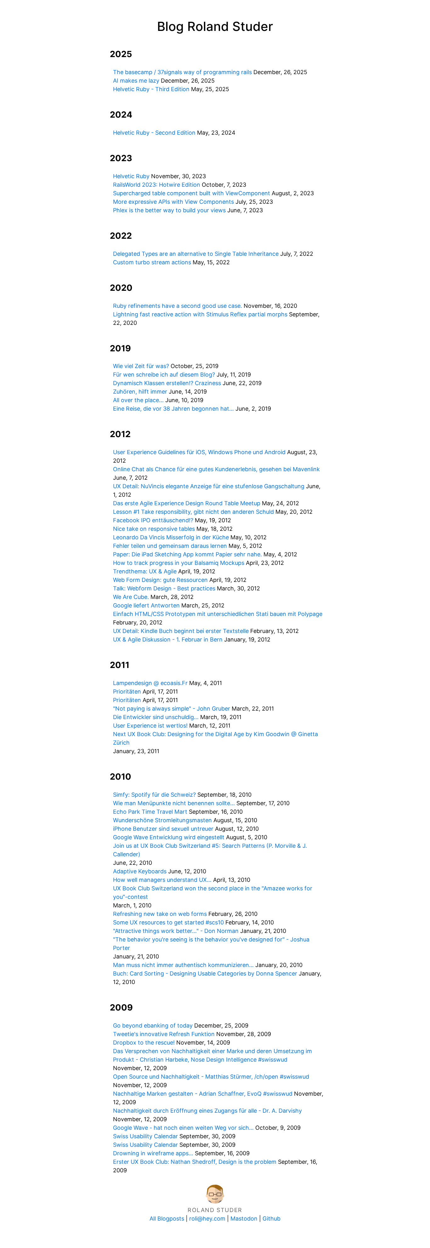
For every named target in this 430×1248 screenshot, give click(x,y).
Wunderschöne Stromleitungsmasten (162, 820)
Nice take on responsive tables (154, 528)
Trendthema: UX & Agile (145, 571)
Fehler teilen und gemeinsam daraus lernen (170, 545)
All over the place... (138, 400)
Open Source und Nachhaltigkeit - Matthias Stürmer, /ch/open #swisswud (211, 1076)
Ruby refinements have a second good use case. (177, 305)
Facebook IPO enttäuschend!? (153, 520)
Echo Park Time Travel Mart (150, 811)
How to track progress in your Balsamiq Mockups (178, 563)
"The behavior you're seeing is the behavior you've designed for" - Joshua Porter (211, 943)
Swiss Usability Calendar (145, 1136)
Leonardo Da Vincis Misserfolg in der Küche (171, 537)
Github (271, 1218)
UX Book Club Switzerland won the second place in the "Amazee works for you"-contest (212, 892)
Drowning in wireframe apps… (153, 1153)
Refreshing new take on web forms (160, 914)
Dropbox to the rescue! (144, 1042)
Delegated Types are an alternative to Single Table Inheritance (196, 253)
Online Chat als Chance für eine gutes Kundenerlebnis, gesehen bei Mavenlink (216, 469)
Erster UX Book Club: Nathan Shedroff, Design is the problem (194, 1161)
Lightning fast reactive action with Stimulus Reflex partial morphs (200, 314)
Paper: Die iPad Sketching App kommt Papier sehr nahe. (187, 554)
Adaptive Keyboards (140, 871)
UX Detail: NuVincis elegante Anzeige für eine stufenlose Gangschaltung (208, 486)
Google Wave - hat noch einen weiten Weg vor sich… (183, 1127)
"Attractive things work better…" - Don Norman (176, 931)
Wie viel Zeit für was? (141, 366)
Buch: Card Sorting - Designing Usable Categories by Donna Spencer (205, 973)
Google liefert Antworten (146, 605)
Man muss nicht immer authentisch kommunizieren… (183, 965)
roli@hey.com (207, 1218)
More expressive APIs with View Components (173, 201)
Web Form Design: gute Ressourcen (160, 580)
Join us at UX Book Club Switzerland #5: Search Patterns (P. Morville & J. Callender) (210, 850)
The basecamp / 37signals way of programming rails (182, 72)
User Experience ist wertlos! (150, 725)
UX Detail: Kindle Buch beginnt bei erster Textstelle (181, 631)
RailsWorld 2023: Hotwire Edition (156, 184)
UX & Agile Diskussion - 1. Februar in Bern (168, 639)
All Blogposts (167, 1218)
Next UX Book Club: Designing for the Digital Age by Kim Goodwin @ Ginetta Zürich (215, 738)
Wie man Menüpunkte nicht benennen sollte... (174, 803)
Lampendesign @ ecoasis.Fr (150, 683)
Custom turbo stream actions (152, 262)
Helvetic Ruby (131, 176)
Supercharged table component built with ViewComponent (191, 193)
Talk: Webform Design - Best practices (164, 588)
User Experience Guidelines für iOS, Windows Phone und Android (199, 452)
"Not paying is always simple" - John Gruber (171, 708)
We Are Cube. (131, 597)
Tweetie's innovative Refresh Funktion (164, 1034)
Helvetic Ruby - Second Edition (154, 132)
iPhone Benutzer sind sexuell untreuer (163, 828)
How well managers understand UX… (162, 879)
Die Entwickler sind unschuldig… (156, 717)
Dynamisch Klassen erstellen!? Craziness (167, 383)
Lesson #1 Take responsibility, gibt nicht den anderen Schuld (193, 511)
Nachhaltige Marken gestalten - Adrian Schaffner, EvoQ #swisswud (202, 1093)
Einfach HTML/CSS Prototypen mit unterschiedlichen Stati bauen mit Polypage (217, 614)
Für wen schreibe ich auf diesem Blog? (164, 374)
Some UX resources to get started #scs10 (168, 922)
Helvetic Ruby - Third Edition (151, 89)
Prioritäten (127, 691)
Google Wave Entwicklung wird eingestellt (168, 837)
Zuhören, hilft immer (140, 391)
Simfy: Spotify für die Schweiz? (154, 794)
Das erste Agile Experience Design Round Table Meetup (186, 503)
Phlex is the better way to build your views (169, 210)
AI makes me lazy (136, 80)
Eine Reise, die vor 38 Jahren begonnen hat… (173, 408)
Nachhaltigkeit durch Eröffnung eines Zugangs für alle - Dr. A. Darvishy (207, 1110)
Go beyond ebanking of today (153, 1025)
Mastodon (243, 1218)
